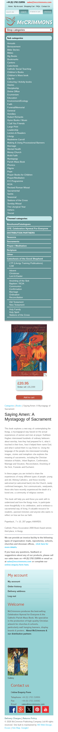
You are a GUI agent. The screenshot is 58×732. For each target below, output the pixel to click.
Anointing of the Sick (19, 280)
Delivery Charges (13, 718)
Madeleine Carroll (16, 139)
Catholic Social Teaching (19, 69)
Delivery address (16, 591)
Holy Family (15, 309)
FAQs (38, 6)
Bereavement (13, 46)
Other (10, 254)
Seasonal (11, 197)
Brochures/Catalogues (19, 224)
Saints (10, 194)
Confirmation (15, 289)
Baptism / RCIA (16, 283)
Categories (9, 406)
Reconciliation (16, 297)
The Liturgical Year (16, 207)
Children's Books (15, 72)
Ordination (14, 294)
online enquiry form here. (17, 565)
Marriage (11, 146)
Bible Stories (13, 50)
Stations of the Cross (17, 200)
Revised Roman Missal (18, 187)
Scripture (12, 250)
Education (12, 98)
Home (10, 6)
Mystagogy (12, 158)
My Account (18, 6)
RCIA (9, 184)
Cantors (11, 62)
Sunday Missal (14, 203)
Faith (9, 104)
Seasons (11, 237)
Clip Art (10, 78)
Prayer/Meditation (16, 178)
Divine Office (13, 91)
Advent (12, 270)
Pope (9, 171)
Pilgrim (10, 168)
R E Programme (15, 181)
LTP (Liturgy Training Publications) (26, 263)
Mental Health (14, 149)
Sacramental (13, 191)
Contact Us (45, 6)
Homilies (11, 114)
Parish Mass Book (16, 162)
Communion (15, 286)
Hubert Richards (15, 117)
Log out (12, 596)
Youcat (10, 213)
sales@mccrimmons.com (39, 2)
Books (19, 406)
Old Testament (16, 302)
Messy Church (14, 152)
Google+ (25, 728)
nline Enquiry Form (21, 692)
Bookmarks (12, 59)
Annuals (11, 43)
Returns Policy (30, 718)
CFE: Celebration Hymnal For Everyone (27, 228)
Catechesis (12, 66)
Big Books (12, 56)
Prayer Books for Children (19, 174)
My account (14, 581)
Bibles (10, 53)
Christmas (14, 273)
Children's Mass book (17, 75)
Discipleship (13, 88)
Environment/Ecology (17, 101)
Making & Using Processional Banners (26, 142)
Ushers (10, 210)
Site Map (16, 728)
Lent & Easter (16, 276)
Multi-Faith (12, 155)
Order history (15, 586)
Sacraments (13, 241)
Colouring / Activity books (19, 82)
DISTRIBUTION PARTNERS (21, 233)
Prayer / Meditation (17, 246)
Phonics (11, 165)
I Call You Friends (16, 123)
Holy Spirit (14, 312)
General (11, 110)
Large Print (12, 126)
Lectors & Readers (16, 133)
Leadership (12, 130)
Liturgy (10, 136)
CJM (11, 266)
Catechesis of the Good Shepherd (25, 258)
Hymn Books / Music (17, 120)
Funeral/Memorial (16, 107)
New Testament (16, 305)
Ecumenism (13, 94)
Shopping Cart (29, 6)
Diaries (10, 85)
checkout (47, 12)
